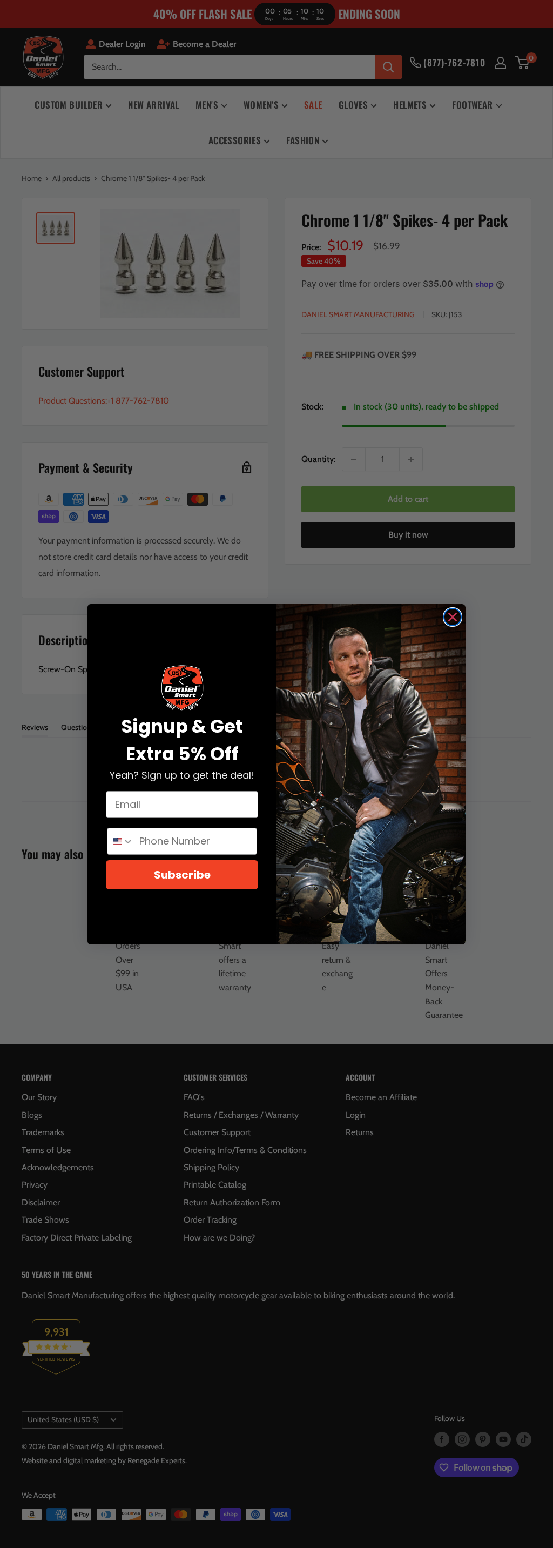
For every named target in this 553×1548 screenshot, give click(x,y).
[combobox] (120, 841)
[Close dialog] (452, 617)
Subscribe (182, 874)
